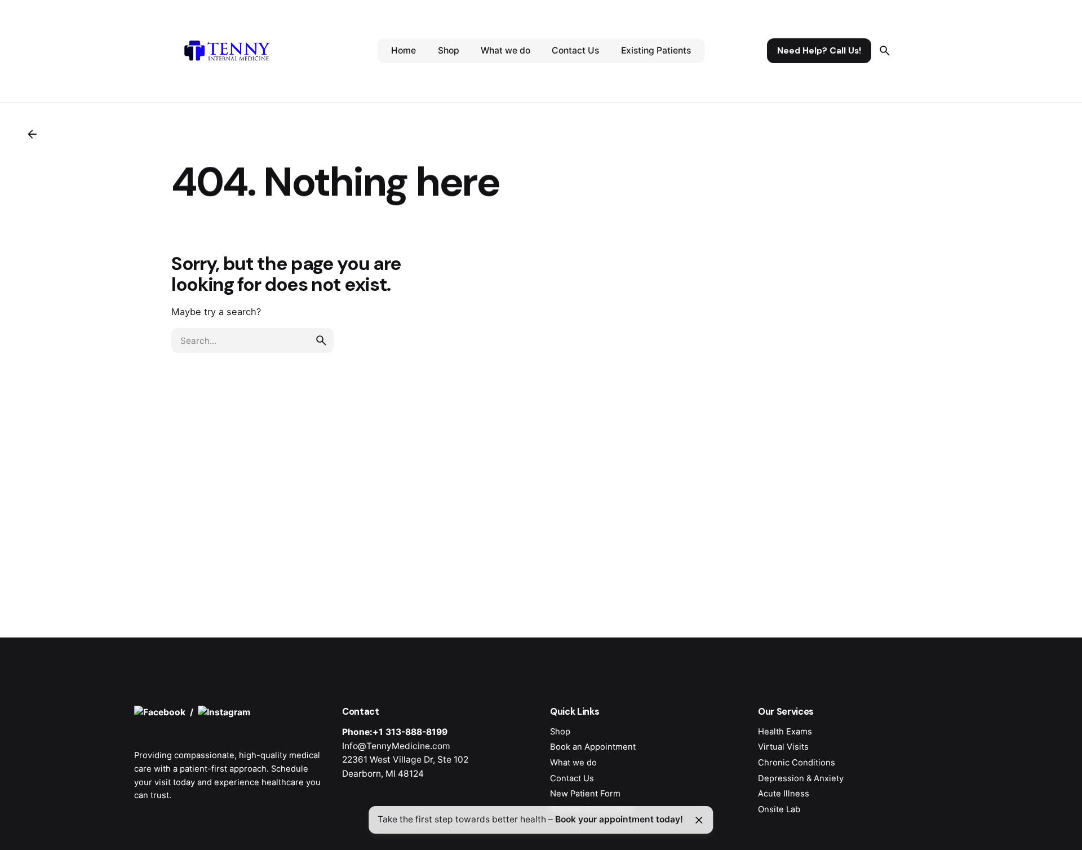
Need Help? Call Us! (819, 50)
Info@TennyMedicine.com (396, 746)
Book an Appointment (593, 747)
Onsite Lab (779, 809)
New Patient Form (585, 794)
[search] (321, 340)
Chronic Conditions (796, 763)
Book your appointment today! (619, 819)
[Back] (32, 134)
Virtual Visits (783, 747)
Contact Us (572, 778)
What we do (573, 763)
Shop (560, 732)
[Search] (884, 50)
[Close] (699, 820)
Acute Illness (783, 794)
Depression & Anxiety (801, 778)
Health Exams (785, 732)
